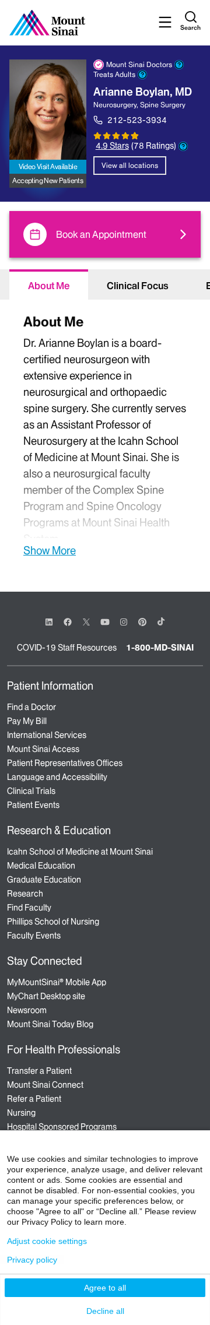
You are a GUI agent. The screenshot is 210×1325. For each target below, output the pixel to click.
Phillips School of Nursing (53, 921)
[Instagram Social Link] (124, 621)
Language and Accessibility (57, 777)
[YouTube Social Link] (105, 621)
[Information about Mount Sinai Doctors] (179, 64)
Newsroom (27, 1010)
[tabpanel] (105, 434)
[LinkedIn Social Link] (49, 621)
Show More (49, 550)
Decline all (105, 1311)
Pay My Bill (27, 721)
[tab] (48, 284)
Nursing (21, 1113)
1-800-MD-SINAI (160, 647)
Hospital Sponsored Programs (62, 1127)
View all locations (130, 165)
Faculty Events (34, 935)
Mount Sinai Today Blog (50, 1024)
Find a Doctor (31, 707)
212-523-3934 (137, 120)
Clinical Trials (31, 791)
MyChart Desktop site (46, 996)
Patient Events (33, 805)
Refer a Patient (34, 1099)
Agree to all (105, 1287)
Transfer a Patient (39, 1071)
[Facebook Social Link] (68, 621)
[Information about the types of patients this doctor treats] (142, 74)
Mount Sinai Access (43, 749)
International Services (46, 735)
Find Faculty (29, 907)
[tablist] (105, 284)
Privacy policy (32, 1259)
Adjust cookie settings (47, 1241)
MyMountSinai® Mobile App (56, 982)
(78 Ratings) (153, 146)
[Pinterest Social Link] (142, 621)
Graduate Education (44, 879)
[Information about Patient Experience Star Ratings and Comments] (183, 146)
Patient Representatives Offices (65, 763)
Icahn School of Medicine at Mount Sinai (80, 851)
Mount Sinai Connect (45, 1085)
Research (25, 893)
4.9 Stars (112, 145)
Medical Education (41, 865)
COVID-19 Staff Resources (67, 647)
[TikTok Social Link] (161, 621)
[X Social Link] (86, 621)
